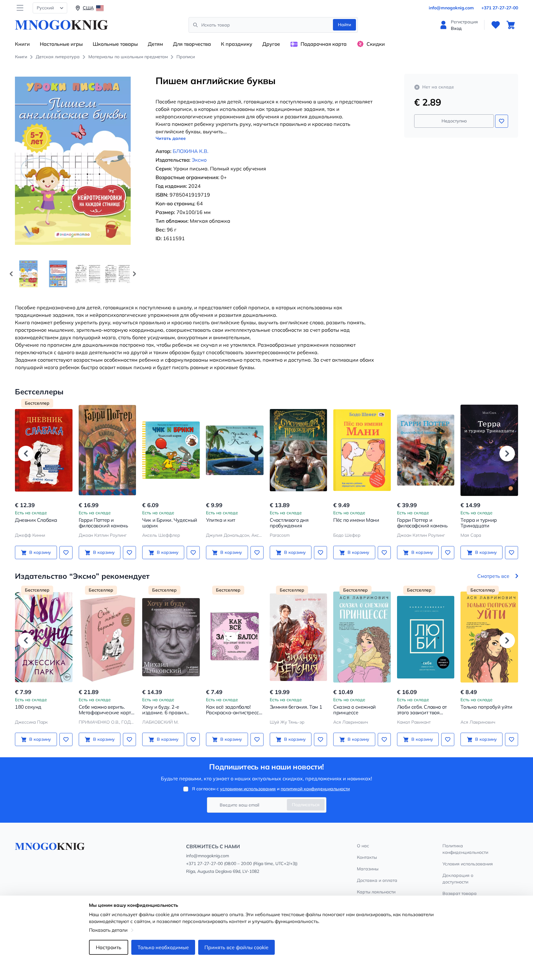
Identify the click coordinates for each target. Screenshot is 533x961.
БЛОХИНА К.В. (190, 151)
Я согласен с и (271, 789)
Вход (456, 28)
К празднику (236, 44)
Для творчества (192, 44)
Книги (22, 44)
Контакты (367, 857)
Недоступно (454, 121)
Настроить (108, 947)
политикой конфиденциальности (315, 789)
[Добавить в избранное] (501, 121)
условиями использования (248, 789)
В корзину (40, 552)
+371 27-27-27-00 (499, 8)
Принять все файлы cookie (236, 947)
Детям (155, 44)
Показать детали (108, 930)
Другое (271, 44)
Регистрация (464, 22)
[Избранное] (495, 24)
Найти (344, 24)
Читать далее (171, 138)
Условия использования (467, 864)
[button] (134, 274)
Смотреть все (493, 576)
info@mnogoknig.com (451, 8)
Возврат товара (459, 893)
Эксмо (199, 160)
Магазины (367, 869)
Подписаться (306, 804)
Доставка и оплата (377, 880)
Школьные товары (115, 44)
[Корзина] (510, 24)
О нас (363, 846)
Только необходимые (163, 947)
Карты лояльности (376, 892)
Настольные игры (61, 44)
